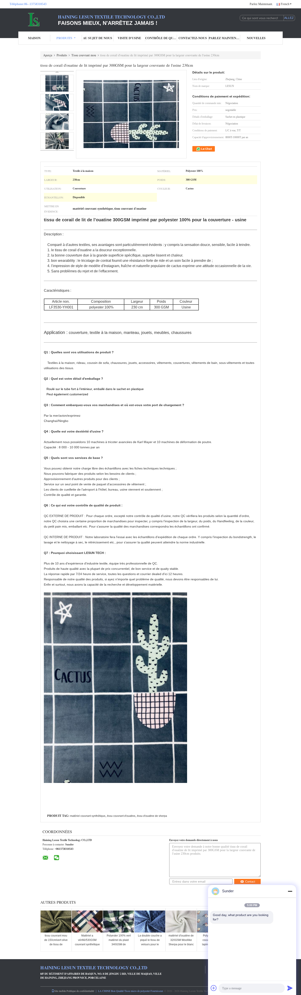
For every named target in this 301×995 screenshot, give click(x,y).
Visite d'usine (129, 38)
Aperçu (47, 55)
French (285, 4)
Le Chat (206, 148)
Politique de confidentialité (80, 991)
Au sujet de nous (97, 38)
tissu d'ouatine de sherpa (152, 815)
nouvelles (256, 38)
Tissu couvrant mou (83, 55)
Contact (250, 881)
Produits (64, 38)
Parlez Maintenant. (261, 4)
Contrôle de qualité (161, 38)
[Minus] (290, 891)
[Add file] (214, 988)
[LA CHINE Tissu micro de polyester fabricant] (33, 19)
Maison (34, 38)
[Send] (290, 988)
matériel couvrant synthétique (87, 815)
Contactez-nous (192, 38)
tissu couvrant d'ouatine (121, 815)
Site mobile (60, 991)
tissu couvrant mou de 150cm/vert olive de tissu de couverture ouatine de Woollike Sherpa (56, 944)
